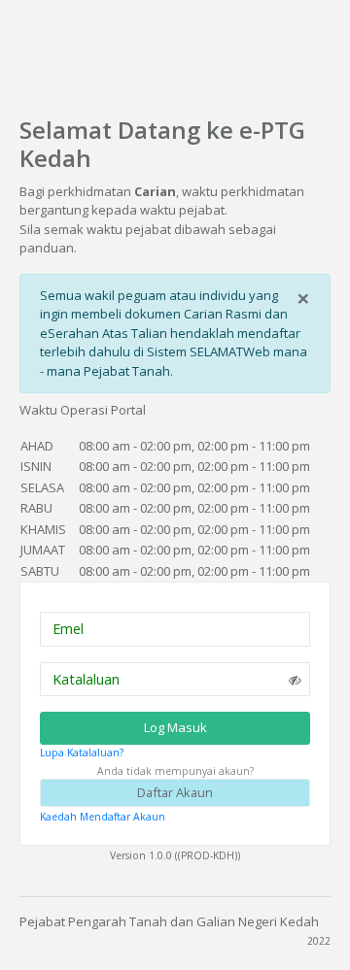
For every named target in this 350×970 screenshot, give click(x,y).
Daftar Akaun (175, 792)
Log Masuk (175, 727)
